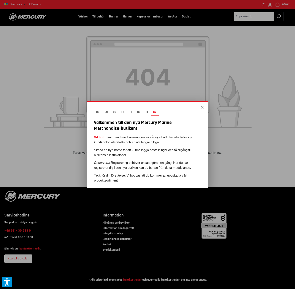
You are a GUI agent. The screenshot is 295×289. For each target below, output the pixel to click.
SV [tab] (155, 112)
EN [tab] (106, 112)
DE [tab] (98, 112)
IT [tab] (131, 112)
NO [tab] (139, 112)
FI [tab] (147, 112)
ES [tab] (114, 112)
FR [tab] (123, 112)
